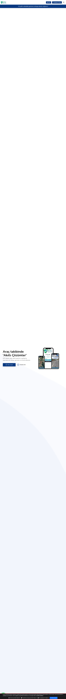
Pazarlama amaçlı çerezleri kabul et (29, 697)
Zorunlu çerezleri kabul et (15, 697)
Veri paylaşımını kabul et (44, 697)
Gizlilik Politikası (39, 695)
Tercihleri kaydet (53, 697)
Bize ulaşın (10, 364)
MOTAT (48, 2)
